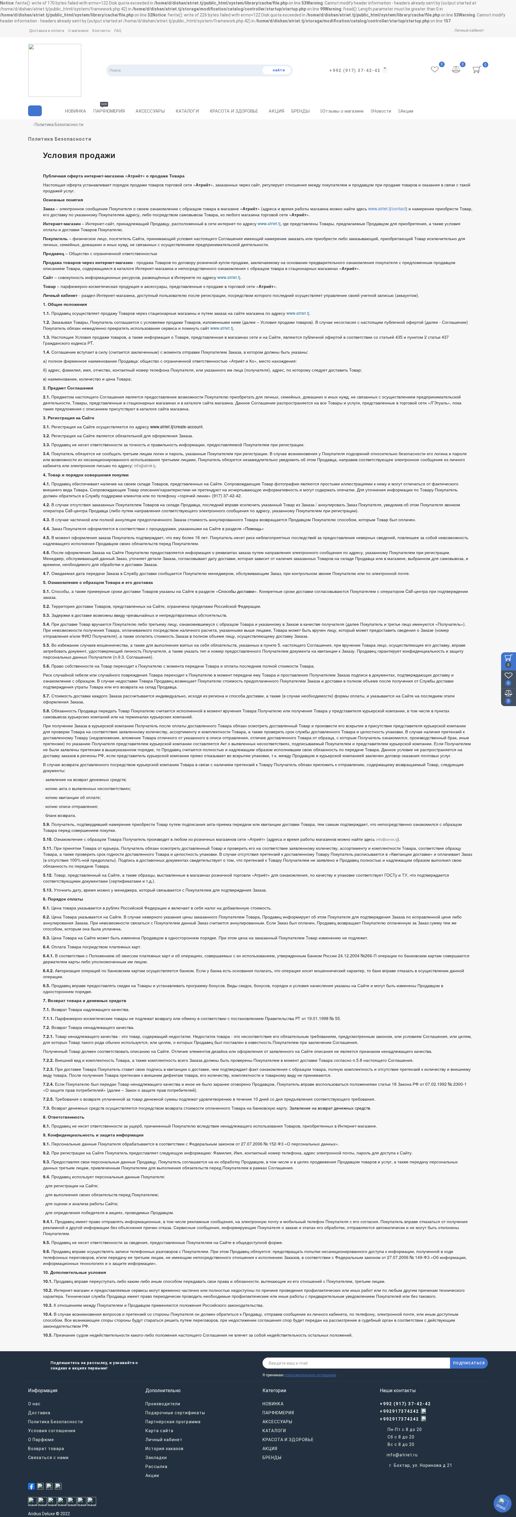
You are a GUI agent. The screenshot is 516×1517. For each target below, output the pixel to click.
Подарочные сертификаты (175, 1412)
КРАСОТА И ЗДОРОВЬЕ (234, 111)
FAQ (117, 30)
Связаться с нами (48, 1457)
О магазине (78, 30)
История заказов (164, 1448)
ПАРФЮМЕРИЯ (109, 109)
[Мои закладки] (435, 71)
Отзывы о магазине (343, 111)
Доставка (39, 1412)
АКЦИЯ (276, 111)
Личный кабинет (469, 30)
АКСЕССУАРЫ (150, 111)
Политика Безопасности (55, 1421)
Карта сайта (159, 1430)
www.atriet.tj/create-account (176, 427)
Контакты (101, 30)
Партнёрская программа (173, 1421)
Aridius (34, 1513)
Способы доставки (236, 591)
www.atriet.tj (269, 223)
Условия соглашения (52, 1430)
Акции (406, 111)
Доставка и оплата (46, 30)
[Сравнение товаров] (456, 70)
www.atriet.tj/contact (387, 208)
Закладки (156, 1457)
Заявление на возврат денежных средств (329, 1108)
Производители (162, 1403)
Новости (382, 111)
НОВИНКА (75, 111)
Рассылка (156, 1466)
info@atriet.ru (402, 1454)
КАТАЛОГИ (187, 111)
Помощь (253, 528)
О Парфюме (41, 1439)
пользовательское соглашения (310, 1375)
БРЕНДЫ (300, 111)
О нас (34, 1403)
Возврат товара (46, 1448)
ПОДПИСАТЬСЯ (469, 1363)
